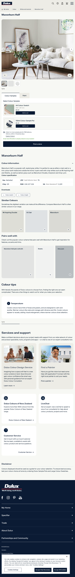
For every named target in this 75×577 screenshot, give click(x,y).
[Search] (53, 3)
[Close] (67, 556)
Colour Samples (11, 96)
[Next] (71, 49)
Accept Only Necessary (43, 570)
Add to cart (25, 113)
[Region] (58, 3)
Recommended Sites (7, 553)
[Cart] (67, 3)
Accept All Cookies (60, 570)
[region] (36, 564)
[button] (8, 195)
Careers (4, 550)
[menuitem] (6, 507)
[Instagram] (8, 497)
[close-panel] (72, 3)
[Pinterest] (14, 497)
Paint (24, 96)
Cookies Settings (13, 570)
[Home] (3, 9)
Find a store (37, 144)
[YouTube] (20, 497)
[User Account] (62, 3)
